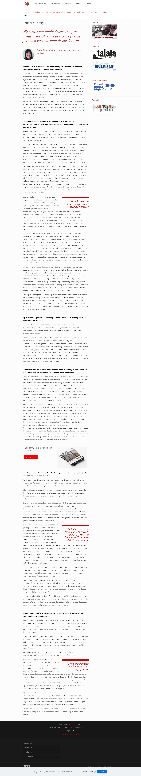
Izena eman (28, 747)
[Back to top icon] (116, 766)
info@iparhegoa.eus (71, 734)
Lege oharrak (28, 757)
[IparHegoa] (26, 3)
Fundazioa (27, 752)
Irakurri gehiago (89, 772)
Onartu (102, 772)
